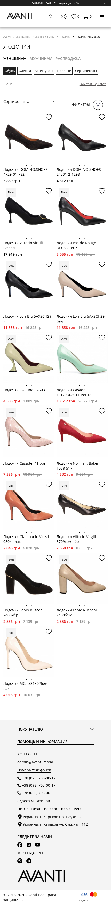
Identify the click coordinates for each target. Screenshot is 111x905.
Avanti (7, 37)
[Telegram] (28, 861)
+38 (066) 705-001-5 (39, 792)
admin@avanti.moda (35, 762)
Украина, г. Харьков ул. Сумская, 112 (55, 824)
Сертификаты (86, 70)
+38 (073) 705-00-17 (39, 778)
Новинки (64, 70)
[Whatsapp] (19, 861)
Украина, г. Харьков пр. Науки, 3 (52, 816)
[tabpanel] (28, 137)
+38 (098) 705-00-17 (39, 785)
